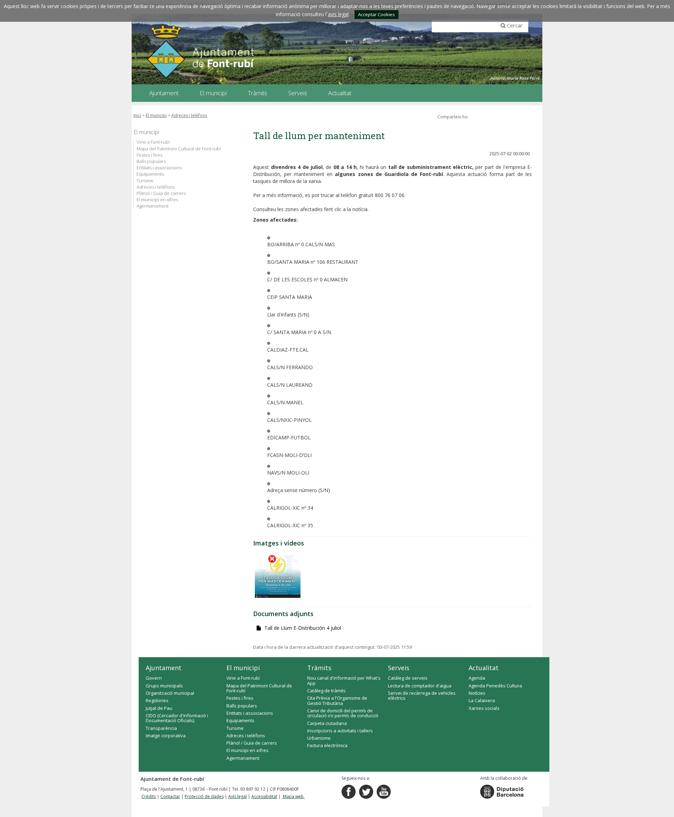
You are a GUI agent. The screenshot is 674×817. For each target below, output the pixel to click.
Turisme (145, 180)
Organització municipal (170, 693)
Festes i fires (149, 155)
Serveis (398, 668)
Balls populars (151, 161)
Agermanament (152, 206)
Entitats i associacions (159, 167)
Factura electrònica (327, 745)
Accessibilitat (264, 796)
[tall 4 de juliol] (277, 575)
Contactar (170, 796)
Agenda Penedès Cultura (495, 685)
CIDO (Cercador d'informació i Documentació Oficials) (177, 718)
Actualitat (483, 668)
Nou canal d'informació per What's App (344, 680)
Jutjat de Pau (159, 708)
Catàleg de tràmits (326, 690)
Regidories (157, 700)
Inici (137, 115)
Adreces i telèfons (189, 115)
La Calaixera (482, 700)
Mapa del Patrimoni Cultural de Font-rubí (179, 148)
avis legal (338, 14)
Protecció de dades (204, 796)
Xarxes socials (484, 708)
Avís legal (237, 796)
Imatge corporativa (166, 735)
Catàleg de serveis (408, 678)
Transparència (161, 728)
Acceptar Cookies (376, 14)
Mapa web (293, 796)
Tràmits (319, 668)
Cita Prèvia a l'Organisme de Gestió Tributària (337, 700)
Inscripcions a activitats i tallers (340, 730)
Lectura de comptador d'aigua (419, 685)
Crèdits (148, 796)
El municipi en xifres (157, 199)
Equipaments (150, 174)
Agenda (477, 678)
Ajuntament (163, 668)
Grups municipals (164, 685)
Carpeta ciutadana (327, 723)
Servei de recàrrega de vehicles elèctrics (422, 695)
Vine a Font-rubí (153, 142)
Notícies (477, 693)
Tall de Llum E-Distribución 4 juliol (304, 628)
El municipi (156, 115)
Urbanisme (319, 738)
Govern (154, 678)
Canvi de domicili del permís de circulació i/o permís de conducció (342, 713)
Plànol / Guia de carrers (161, 193)
